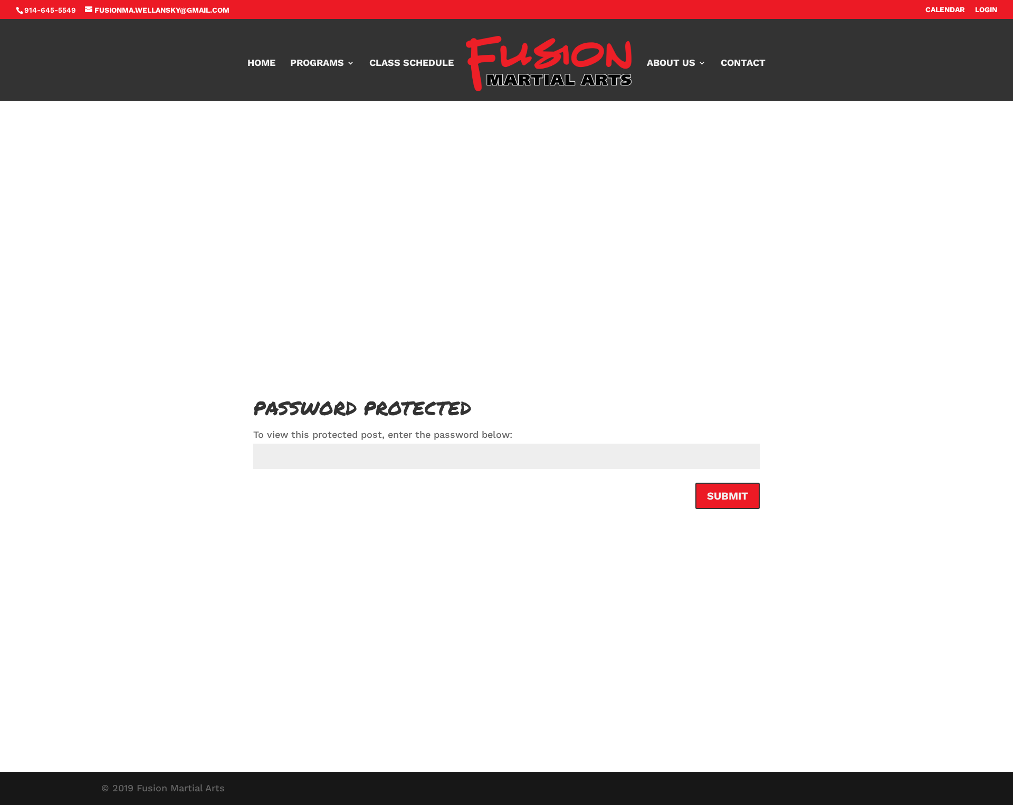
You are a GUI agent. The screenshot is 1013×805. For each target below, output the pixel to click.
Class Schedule (411, 63)
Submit (727, 496)
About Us (671, 63)
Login (986, 10)
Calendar (945, 10)
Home (261, 63)
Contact (743, 63)
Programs (317, 63)
